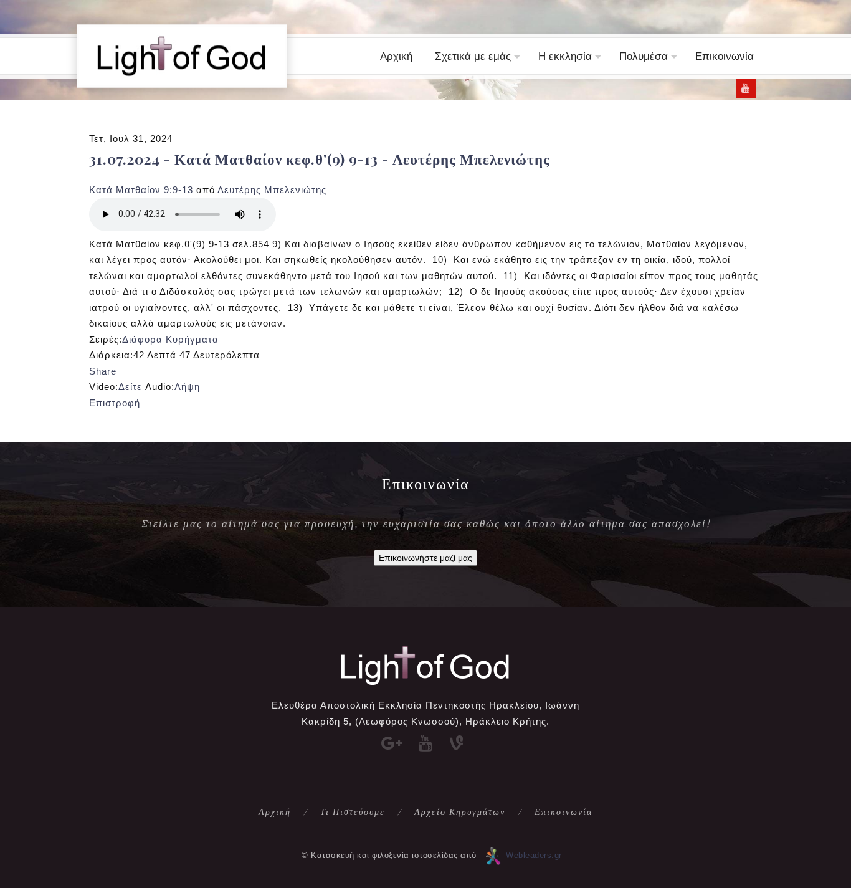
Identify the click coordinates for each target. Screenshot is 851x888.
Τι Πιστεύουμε (352, 812)
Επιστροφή (114, 403)
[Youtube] (746, 88)
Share (102, 371)
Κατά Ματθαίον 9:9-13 (141, 189)
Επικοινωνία (724, 56)
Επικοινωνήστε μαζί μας (425, 558)
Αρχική (396, 56)
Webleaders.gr (534, 855)
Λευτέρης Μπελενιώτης (271, 189)
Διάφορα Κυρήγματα (170, 339)
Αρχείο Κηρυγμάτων (459, 812)
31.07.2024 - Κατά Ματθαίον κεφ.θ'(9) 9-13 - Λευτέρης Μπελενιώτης (319, 159)
